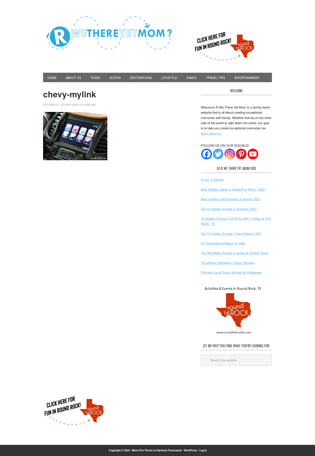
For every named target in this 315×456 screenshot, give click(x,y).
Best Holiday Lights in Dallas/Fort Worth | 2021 (233, 189)
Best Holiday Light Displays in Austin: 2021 (231, 199)
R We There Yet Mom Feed (238, 168)
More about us (211, 133)
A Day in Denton (212, 179)
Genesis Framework (169, 450)
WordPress (190, 450)
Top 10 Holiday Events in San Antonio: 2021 (231, 233)
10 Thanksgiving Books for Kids (223, 243)
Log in (203, 450)
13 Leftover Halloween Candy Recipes (227, 262)
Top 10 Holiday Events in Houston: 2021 (229, 209)
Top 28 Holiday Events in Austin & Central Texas (234, 253)
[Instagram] (229, 154)
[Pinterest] (241, 154)
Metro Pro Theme (142, 450)
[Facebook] (206, 154)
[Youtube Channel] (253, 154)
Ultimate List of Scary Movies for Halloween (231, 272)
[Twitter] (218, 154)
